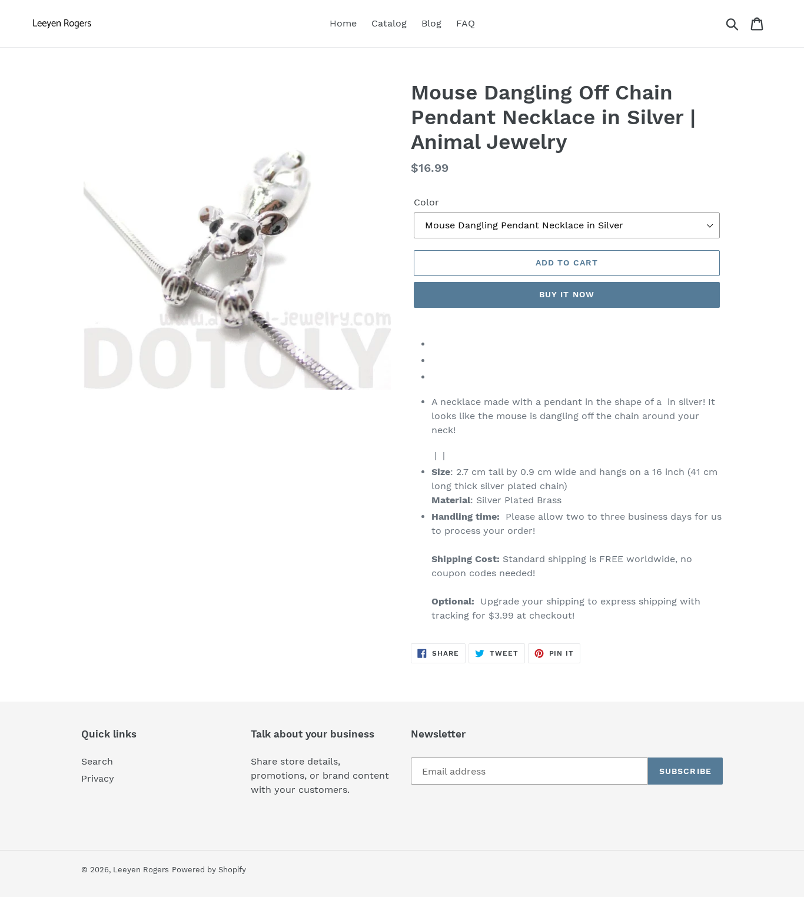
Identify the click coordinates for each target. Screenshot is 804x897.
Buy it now (566, 294)
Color (426, 202)
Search (97, 761)
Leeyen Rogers (141, 869)
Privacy (97, 778)
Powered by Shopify (209, 869)
